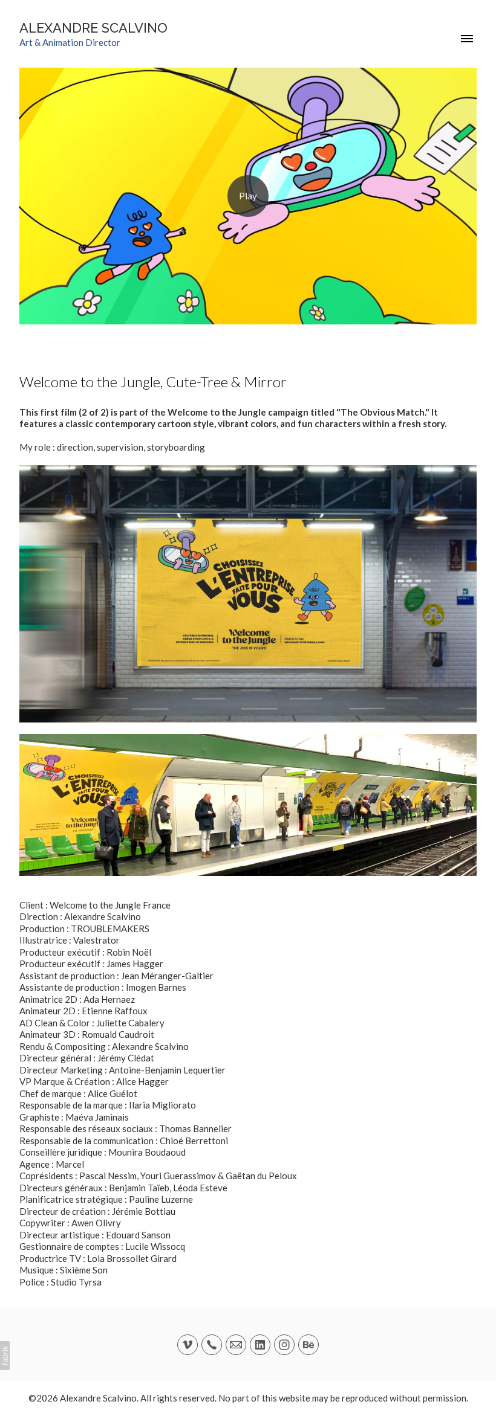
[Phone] (211, 1344)
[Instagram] (284, 1344)
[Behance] (308, 1344)
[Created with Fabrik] (5, 1355)
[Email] (236, 1344)
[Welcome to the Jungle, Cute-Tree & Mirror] (248, 196)
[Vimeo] (187, 1344)
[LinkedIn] (260, 1344)
